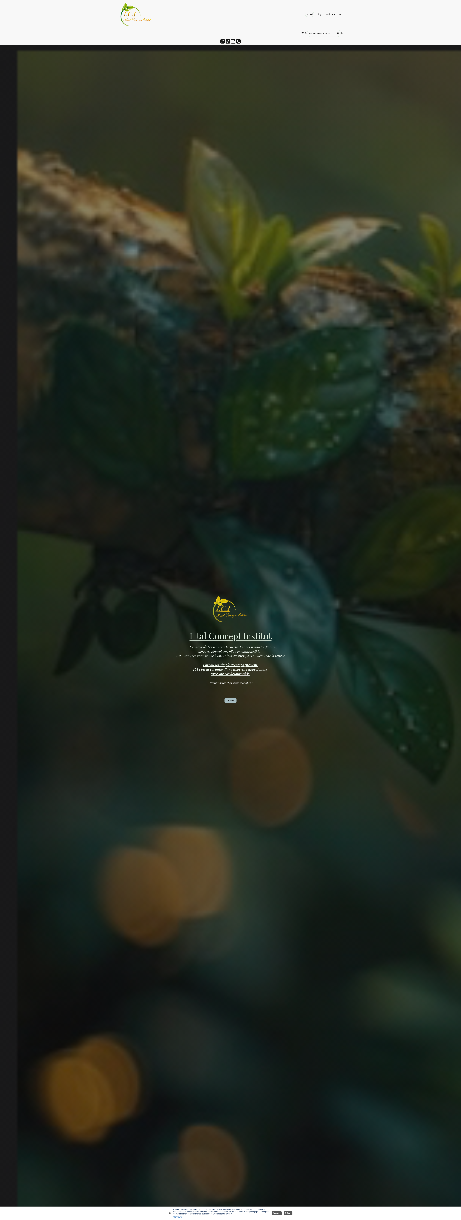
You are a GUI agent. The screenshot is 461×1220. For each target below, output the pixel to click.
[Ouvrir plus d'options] (339, 14)
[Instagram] (222, 41)
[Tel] (238, 41)
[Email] (233, 41)
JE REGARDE (230, 700)
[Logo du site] (136, 14)
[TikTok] (228, 41)
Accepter (277, 1213)
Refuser (288, 1213)
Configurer (177, 1217)
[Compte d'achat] (341, 33)
